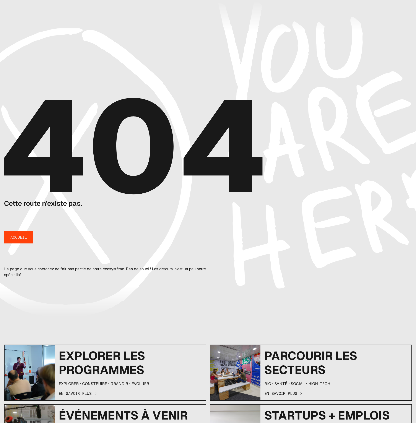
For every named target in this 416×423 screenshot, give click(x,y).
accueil (18, 237)
